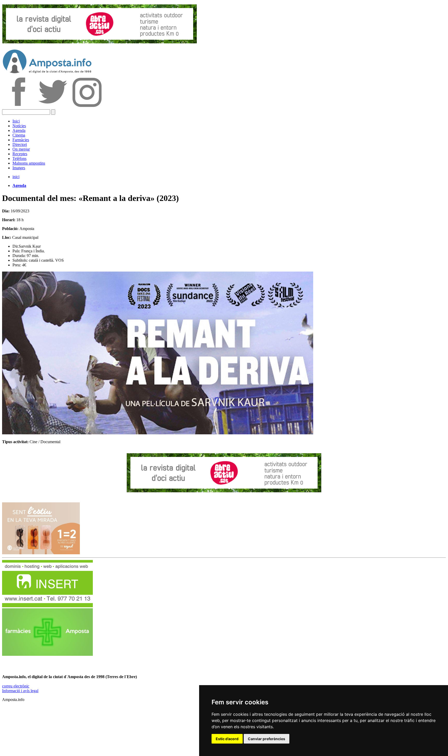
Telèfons (19, 158)
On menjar (21, 149)
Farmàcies (20, 140)
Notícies (19, 126)
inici (15, 176)
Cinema (18, 135)
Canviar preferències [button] (266, 739)
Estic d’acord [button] (227, 739)
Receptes (19, 154)
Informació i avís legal (20, 690)
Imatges (18, 168)
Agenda (18, 130)
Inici (16, 121)
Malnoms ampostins (28, 163)
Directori (19, 144)
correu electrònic (15, 686)
